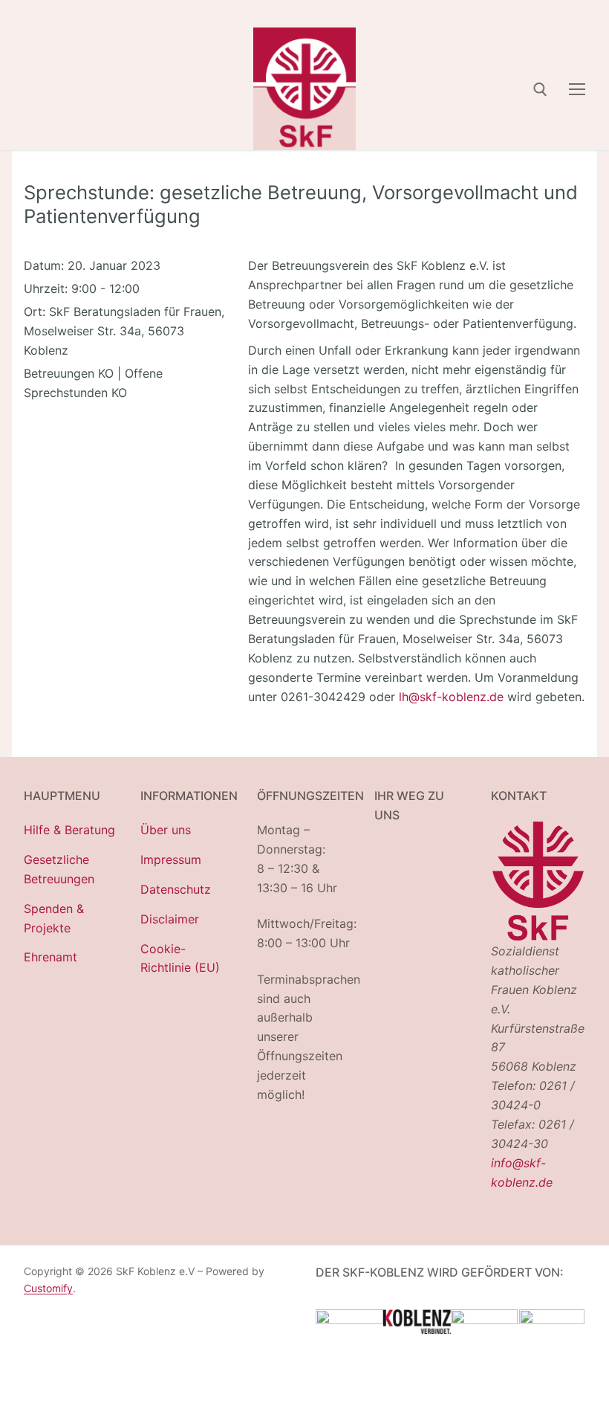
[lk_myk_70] (484, 1319)
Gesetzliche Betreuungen (59, 869)
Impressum (170, 859)
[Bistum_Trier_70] (551, 1319)
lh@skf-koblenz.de (451, 696)
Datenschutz (175, 889)
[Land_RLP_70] (349, 1319)
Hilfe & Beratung (69, 829)
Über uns (165, 829)
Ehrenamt (50, 956)
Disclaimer (169, 919)
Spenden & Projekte (54, 918)
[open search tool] (540, 90)
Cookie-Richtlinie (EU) (180, 958)
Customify (48, 1288)
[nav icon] (577, 88)
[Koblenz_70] (417, 1329)
